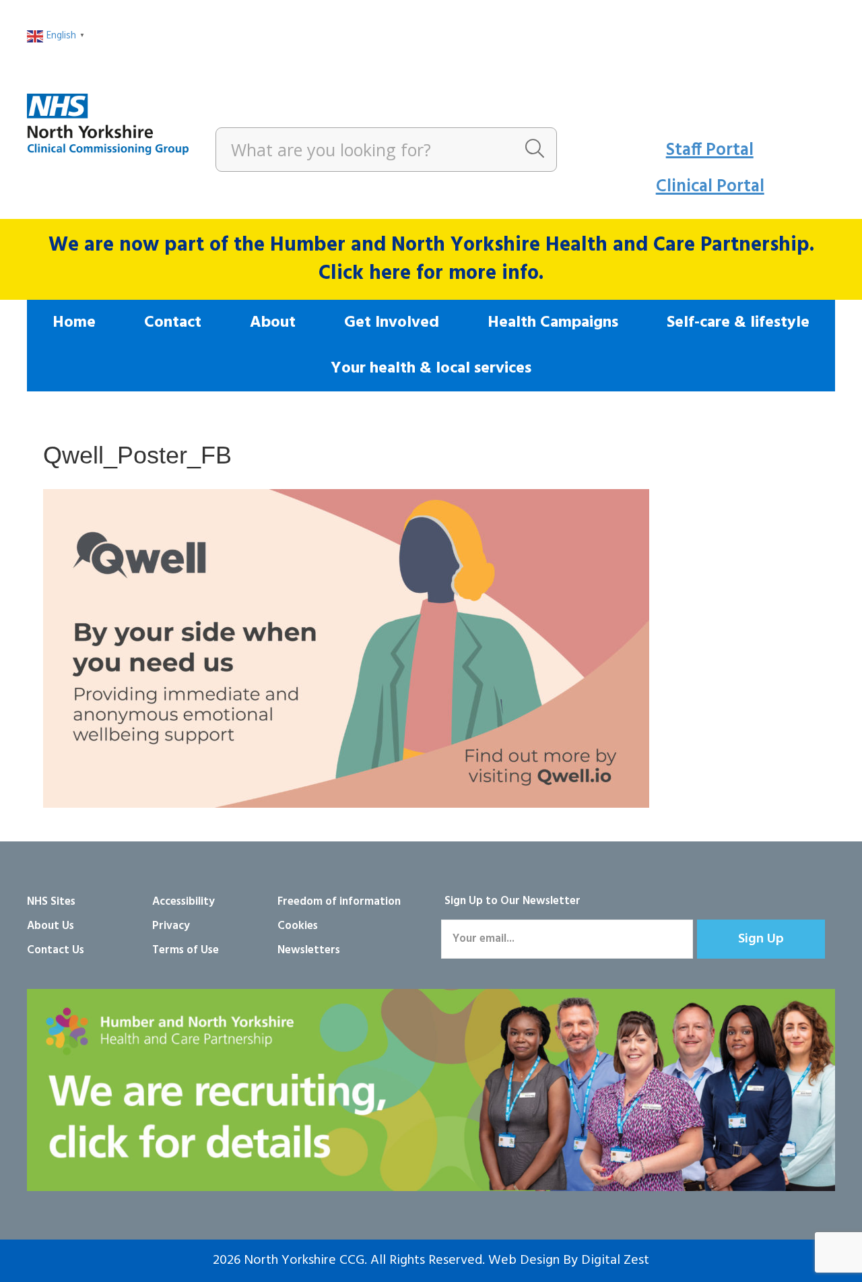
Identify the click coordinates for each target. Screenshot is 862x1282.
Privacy (171, 926)
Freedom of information (339, 902)
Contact (172, 322)
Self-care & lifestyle (738, 322)
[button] (761, 939)
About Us (50, 926)
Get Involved (391, 322)
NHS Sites (51, 902)
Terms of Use (185, 950)
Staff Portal (710, 150)
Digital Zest (615, 1260)
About (273, 322)
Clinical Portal (710, 187)
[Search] (534, 149)
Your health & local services (431, 368)
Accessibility (183, 902)
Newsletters (308, 950)
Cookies (297, 926)
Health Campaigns (553, 322)
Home (74, 322)
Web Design (524, 1260)
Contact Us (55, 950)
